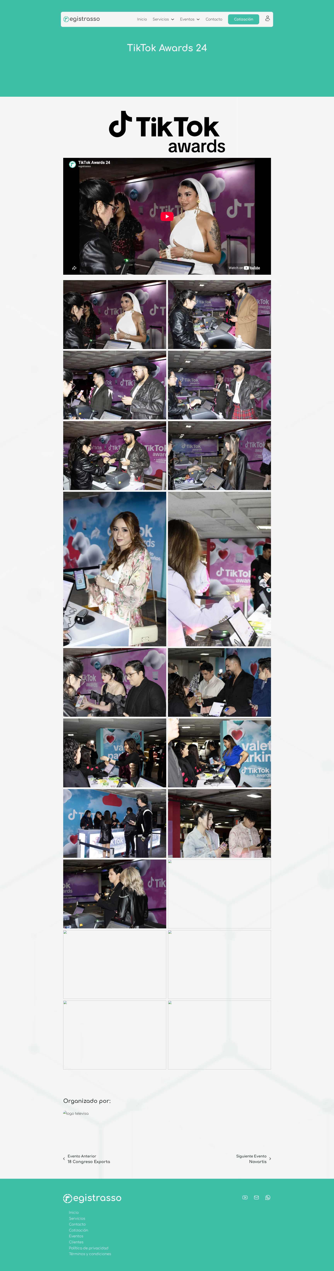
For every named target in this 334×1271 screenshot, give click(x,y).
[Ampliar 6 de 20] (266, 426)
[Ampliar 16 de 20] (266, 864)
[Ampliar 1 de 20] (161, 285)
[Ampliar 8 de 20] (266, 497)
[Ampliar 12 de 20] (266, 723)
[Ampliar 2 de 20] (266, 285)
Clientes (76, 1242)
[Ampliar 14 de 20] (266, 794)
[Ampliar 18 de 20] (266, 935)
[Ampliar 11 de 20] (161, 723)
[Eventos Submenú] (198, 19)
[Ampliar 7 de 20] (161, 497)
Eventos (187, 19)
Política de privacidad (88, 1248)
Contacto (214, 19)
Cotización (243, 19)
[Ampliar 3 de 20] (161, 356)
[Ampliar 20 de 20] (266, 1006)
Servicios (161, 19)
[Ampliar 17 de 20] (161, 935)
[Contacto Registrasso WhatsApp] (268, 1198)
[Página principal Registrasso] (81, 19)
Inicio (142, 19)
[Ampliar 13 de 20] (161, 794)
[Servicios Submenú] (172, 19)
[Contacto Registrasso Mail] (256, 1198)
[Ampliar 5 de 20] (161, 426)
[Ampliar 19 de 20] (161, 1006)
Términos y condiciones (90, 1254)
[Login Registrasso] (268, 19)
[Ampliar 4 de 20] (266, 356)
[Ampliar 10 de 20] (266, 653)
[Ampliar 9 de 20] (161, 653)
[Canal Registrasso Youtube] (245, 1198)
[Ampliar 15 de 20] (161, 864)
